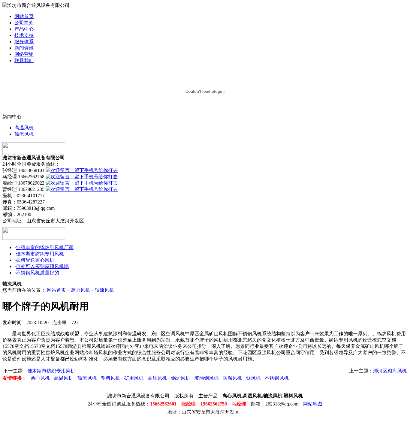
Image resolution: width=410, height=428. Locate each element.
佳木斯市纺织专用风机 (40, 253)
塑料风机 (110, 378)
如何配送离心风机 (35, 260)
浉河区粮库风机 (390, 370)
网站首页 (24, 16)
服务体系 (24, 41)
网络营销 (24, 54)
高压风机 (157, 378)
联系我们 (24, 60)
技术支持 (24, 35)
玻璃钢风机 (206, 378)
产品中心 (24, 29)
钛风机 (253, 378)
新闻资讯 (24, 47)
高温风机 (24, 127)
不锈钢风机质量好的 (37, 272)
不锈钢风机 (277, 378)
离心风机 (80, 290)
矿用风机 (133, 378)
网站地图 (312, 403)
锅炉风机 (180, 378)
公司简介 (24, 22)
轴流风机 (24, 134)
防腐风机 (232, 378)
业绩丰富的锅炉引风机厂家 (45, 247)
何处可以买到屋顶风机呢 (42, 266)
